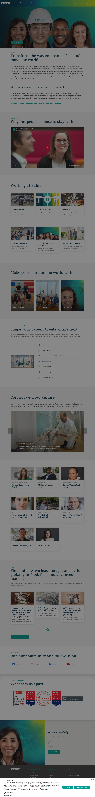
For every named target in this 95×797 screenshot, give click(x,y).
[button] (32, 795)
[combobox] (91, 779)
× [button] (93, 779)
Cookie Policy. (46, 786)
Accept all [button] (67, 787)
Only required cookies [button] (82, 787)
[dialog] (47, 787)
